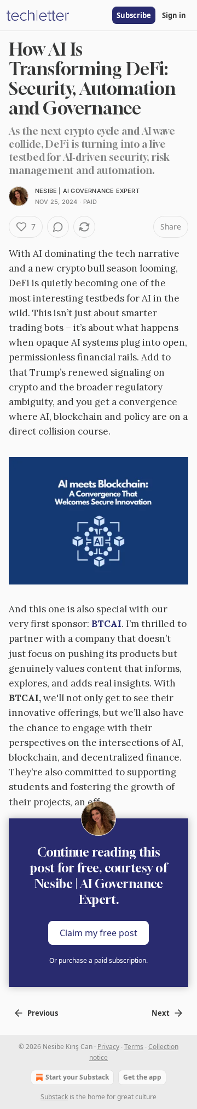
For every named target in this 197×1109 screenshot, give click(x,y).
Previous (42, 1013)
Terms (133, 1046)
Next (161, 1013)
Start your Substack (77, 1077)
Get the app (142, 1077)
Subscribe (134, 15)
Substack (54, 1096)
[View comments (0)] (58, 227)
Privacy (108, 1046)
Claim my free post (98, 932)
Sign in (174, 15)
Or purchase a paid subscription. (98, 960)
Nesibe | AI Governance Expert (87, 191)
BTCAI (106, 624)
